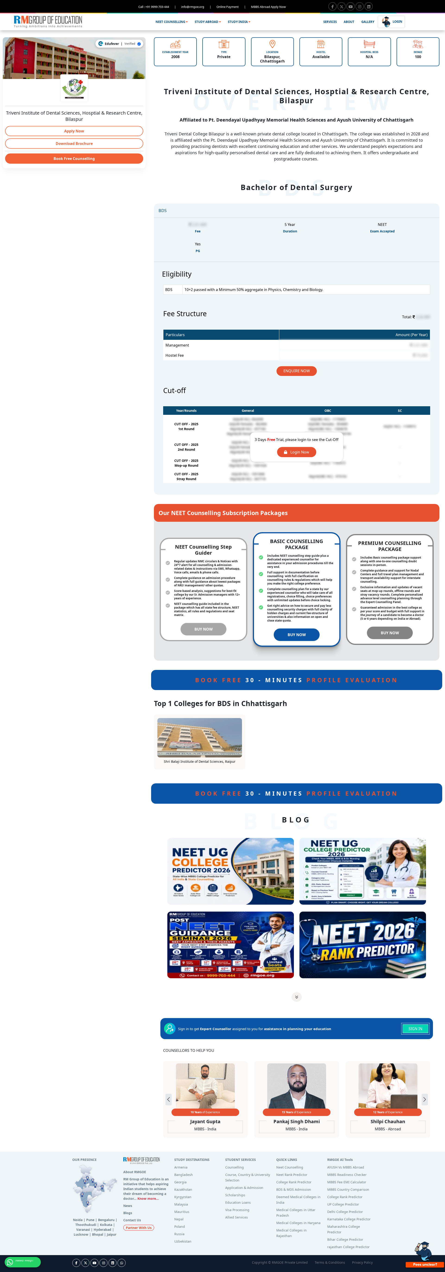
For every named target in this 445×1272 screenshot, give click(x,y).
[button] (425, 1099)
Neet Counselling (289, 1167)
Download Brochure (74, 143)
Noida (78, 1220)
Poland (179, 1226)
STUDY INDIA (238, 22)
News (127, 1205)
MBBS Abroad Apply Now (268, 7)
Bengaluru (106, 1220)
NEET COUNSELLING (171, 22)
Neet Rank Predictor (291, 1174)
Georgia (180, 1182)
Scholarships (235, 1195)
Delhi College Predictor (345, 1211)
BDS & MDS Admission (293, 1189)
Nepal (179, 1219)
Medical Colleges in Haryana (298, 1223)
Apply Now (74, 131)
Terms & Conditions (330, 1262)
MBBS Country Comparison (348, 1189)
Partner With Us (139, 1227)
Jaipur (111, 1234)
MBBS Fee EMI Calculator (346, 1182)
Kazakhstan (183, 1189)
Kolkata (106, 1224)
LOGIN (397, 21)
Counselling (234, 1167)
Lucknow (81, 1234)
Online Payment (231, 7)
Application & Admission (244, 1187)
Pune (90, 1220)
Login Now (299, 452)
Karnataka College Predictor (349, 1219)
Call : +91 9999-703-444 (157, 7)
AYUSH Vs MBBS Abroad (345, 1167)
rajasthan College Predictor (348, 1247)
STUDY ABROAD (207, 22)
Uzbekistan (182, 1241)
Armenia (181, 1167)
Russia (179, 1234)
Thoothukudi (85, 1224)
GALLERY (367, 22)
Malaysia (181, 1204)
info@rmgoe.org (196, 7)
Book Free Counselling (74, 158)
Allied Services (236, 1217)
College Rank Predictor (294, 1182)
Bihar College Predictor (345, 1239)
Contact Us (132, 1220)
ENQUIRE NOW (296, 370)
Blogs (127, 1213)
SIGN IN (415, 1028)
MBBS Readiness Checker (347, 1174)
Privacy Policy (362, 1262)
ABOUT (349, 22)
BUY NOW (203, 629)
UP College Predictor (343, 1204)
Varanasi (83, 1229)
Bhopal (97, 1234)
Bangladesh (183, 1174)
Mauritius (181, 1211)
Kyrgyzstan (182, 1197)
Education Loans (238, 1202)
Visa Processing (237, 1210)
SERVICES (330, 22)
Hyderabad (102, 1229)
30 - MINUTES (296, 680)
